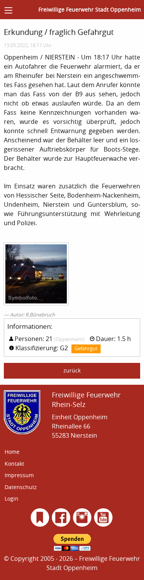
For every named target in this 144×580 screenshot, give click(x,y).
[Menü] (8, 10)
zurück (72, 370)
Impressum (19, 475)
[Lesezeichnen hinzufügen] (39, 517)
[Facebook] (60, 517)
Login (11, 498)
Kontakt (14, 463)
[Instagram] (82, 517)
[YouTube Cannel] (103, 517)
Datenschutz (21, 487)
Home (12, 451)
